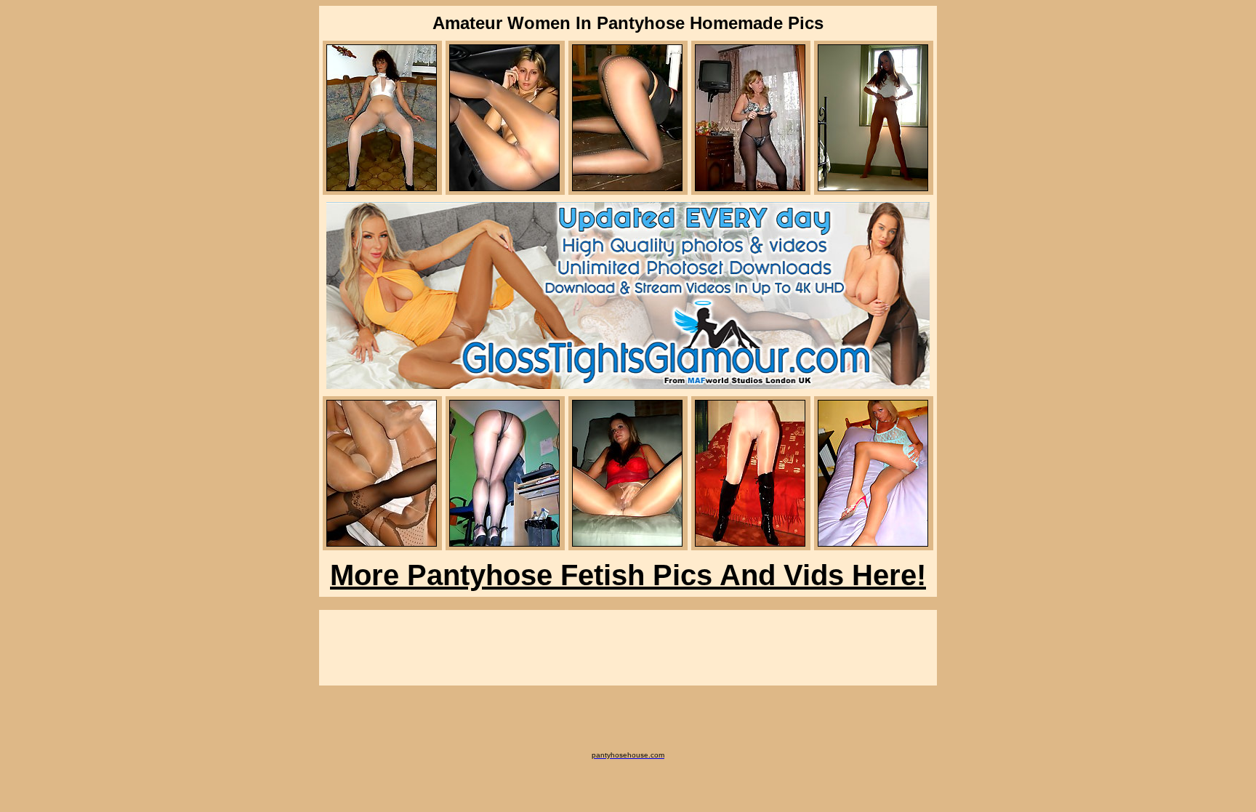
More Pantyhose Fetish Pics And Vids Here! (628, 575)
